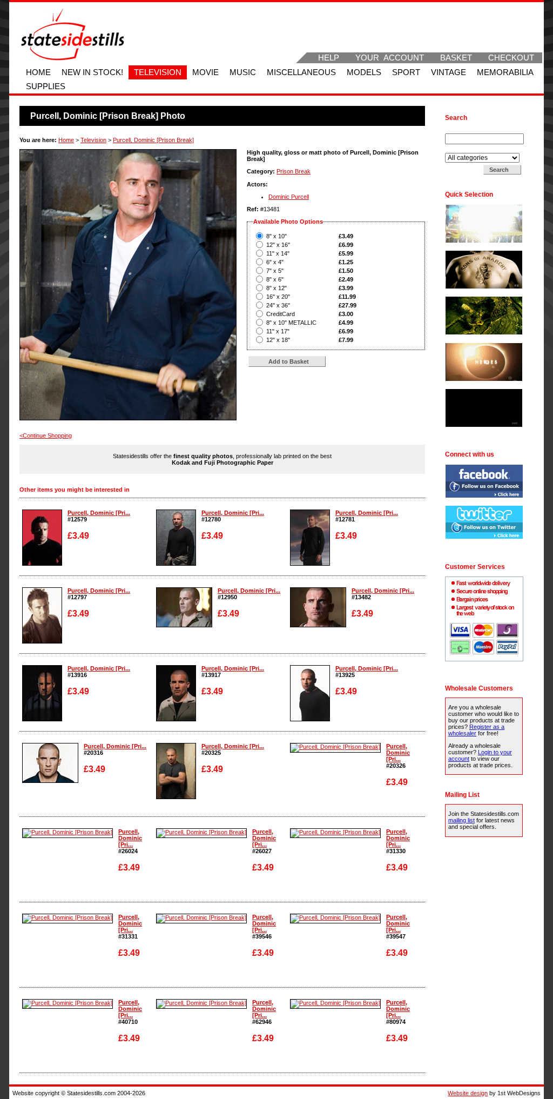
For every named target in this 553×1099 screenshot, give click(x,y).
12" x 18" (278, 340)
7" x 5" (275, 270)
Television (157, 72)
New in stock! (92, 72)
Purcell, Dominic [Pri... (99, 513)
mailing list (461, 820)
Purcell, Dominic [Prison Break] (153, 140)
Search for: (460, 130)
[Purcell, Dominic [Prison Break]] (42, 563)
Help (328, 57)
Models (364, 72)
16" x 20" (278, 296)
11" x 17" (277, 331)
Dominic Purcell (288, 196)
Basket (456, 57)
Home (38, 72)
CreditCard (280, 314)
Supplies (45, 86)
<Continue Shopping (45, 435)
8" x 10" (276, 236)
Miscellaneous (301, 72)
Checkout (511, 57)
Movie (205, 72)
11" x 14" (277, 253)
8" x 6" (275, 279)
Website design (468, 1093)
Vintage (448, 72)
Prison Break (293, 171)
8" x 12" (276, 288)
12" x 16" (278, 245)
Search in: (459, 149)
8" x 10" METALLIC (291, 322)
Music (243, 72)
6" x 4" (275, 262)
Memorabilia (505, 72)
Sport (406, 72)
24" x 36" (278, 305)
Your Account (389, 57)
